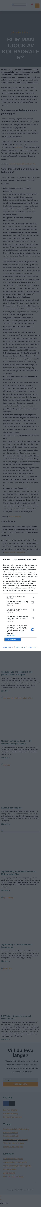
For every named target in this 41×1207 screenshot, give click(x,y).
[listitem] (20, 597)
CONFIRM (12, 639)
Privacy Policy (33, 647)
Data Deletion (8, 647)
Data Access (20, 647)
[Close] (37, 560)
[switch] (32, 602)
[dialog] (20, 603)
